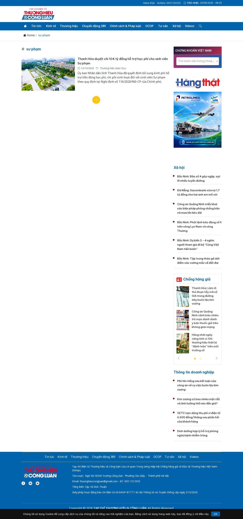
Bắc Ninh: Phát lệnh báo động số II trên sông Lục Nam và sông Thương (199, 226)
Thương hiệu (69, 26)
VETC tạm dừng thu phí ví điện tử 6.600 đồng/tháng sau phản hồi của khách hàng (198, 417)
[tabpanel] (197, 321)
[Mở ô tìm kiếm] (200, 26)
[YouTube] (30, 483)
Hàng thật (149, 3)
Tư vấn (163, 26)
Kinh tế (51, 26)
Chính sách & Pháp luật (125, 26)
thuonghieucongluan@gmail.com (99, 481)
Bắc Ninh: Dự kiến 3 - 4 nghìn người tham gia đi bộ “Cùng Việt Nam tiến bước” (198, 245)
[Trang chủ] (25, 26)
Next (217, 358)
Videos (189, 26)
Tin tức (36, 26)
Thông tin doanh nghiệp (194, 372)
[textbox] (197, 61)
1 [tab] (195, 359)
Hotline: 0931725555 (169, 3)
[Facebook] (23, 483)
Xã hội (177, 26)
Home (30, 35)
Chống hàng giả (196, 279)
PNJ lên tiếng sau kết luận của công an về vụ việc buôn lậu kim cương (197, 385)
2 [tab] (200, 359)
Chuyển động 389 (94, 26)
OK (215, 513)
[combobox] (197, 61)
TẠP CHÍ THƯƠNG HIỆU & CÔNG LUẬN (119, 508)
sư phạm (44, 35)
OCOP (149, 26)
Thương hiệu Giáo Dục (112, 68)
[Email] (37, 483)
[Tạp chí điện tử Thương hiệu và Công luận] (40, 471)
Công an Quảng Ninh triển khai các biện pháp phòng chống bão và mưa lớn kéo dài (198, 208)
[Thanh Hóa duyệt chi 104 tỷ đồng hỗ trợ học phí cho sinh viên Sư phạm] (48, 74)
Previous (178, 358)
